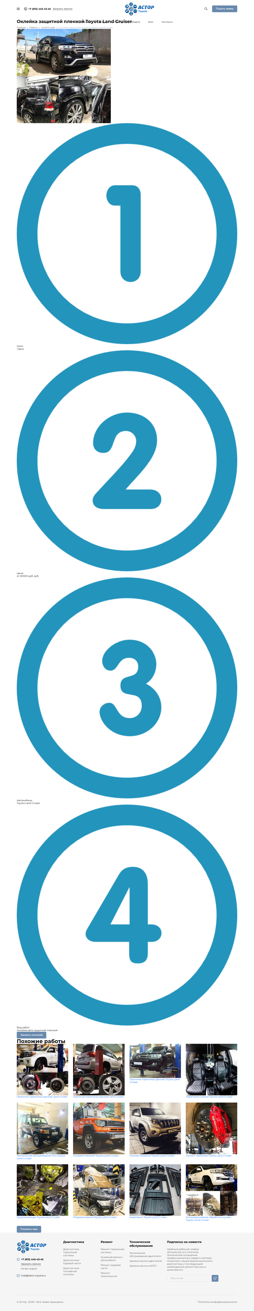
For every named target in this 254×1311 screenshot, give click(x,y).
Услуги (102, 22)
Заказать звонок (62, 8)
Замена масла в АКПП (142, 1265)
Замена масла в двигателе (145, 1261)
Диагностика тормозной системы (71, 1252)
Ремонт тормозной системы (112, 1251)
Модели (135, 22)
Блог (151, 22)
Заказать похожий (31, 1035)
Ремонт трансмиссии (109, 1275)
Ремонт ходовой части (111, 1267)
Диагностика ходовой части (72, 1262)
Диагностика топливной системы (71, 1271)
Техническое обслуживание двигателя (145, 1255)
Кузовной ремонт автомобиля (111, 1259)
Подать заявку (225, 9)
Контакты (167, 22)
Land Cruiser (48, 27)
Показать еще (28, 1229)
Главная (86, 22)
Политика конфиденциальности (217, 1302)
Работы (118, 22)
